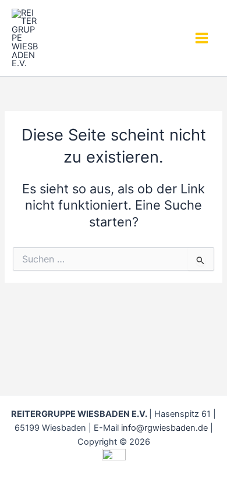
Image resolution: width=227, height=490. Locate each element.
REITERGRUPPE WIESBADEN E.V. (86, 37)
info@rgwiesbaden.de (164, 428)
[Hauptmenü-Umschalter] (201, 38)
